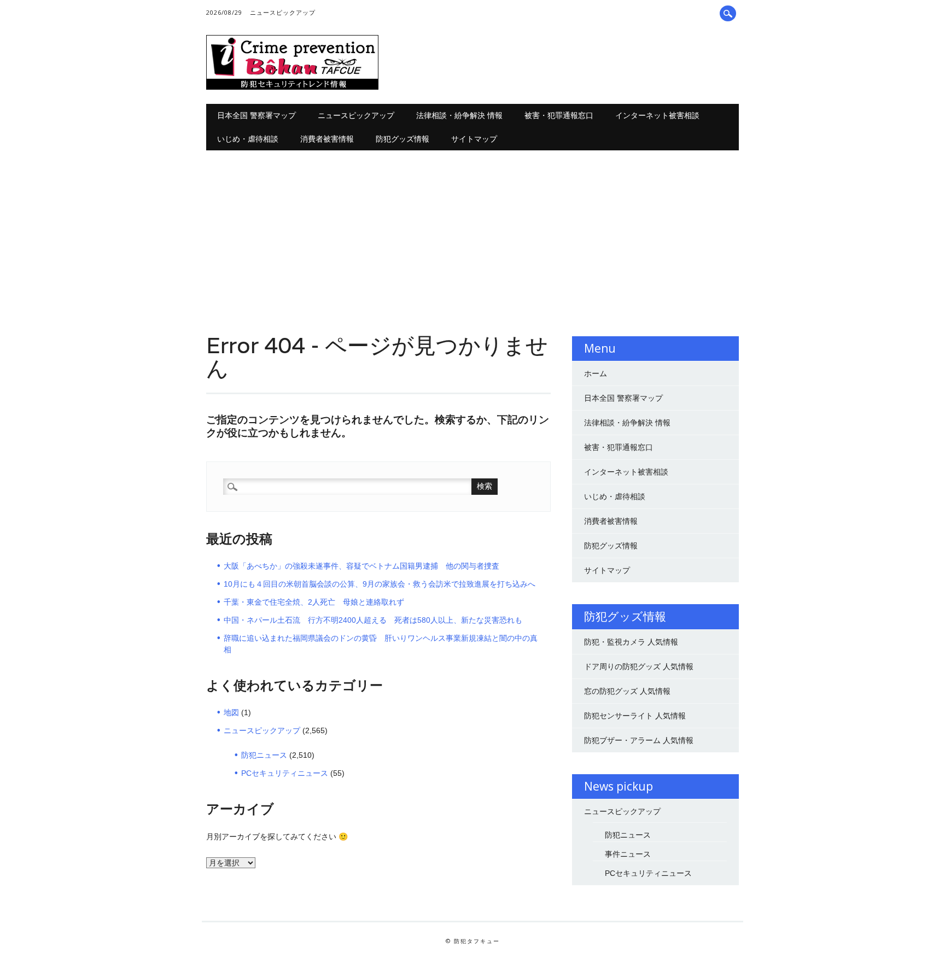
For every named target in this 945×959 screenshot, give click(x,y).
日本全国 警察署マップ (256, 115)
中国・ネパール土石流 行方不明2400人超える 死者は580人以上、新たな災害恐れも (373, 620)
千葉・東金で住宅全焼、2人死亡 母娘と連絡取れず (314, 602)
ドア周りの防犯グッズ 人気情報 (638, 666)
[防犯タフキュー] (292, 87)
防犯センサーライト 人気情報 (635, 715)
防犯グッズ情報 (402, 138)
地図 (231, 712)
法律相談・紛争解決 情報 (459, 115)
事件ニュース (628, 854)
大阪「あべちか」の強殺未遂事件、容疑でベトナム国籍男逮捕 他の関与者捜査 (361, 566)
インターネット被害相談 (657, 115)
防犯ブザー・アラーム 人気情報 (638, 740)
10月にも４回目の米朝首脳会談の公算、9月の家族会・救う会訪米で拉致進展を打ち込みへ (379, 584)
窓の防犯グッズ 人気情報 (627, 691)
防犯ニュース (264, 755)
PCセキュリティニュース (284, 773)
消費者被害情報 (327, 138)
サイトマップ (474, 138)
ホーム (595, 373)
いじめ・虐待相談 (247, 138)
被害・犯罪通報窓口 (558, 115)
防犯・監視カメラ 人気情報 (631, 642)
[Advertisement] (472, 232)
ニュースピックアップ (283, 12)
